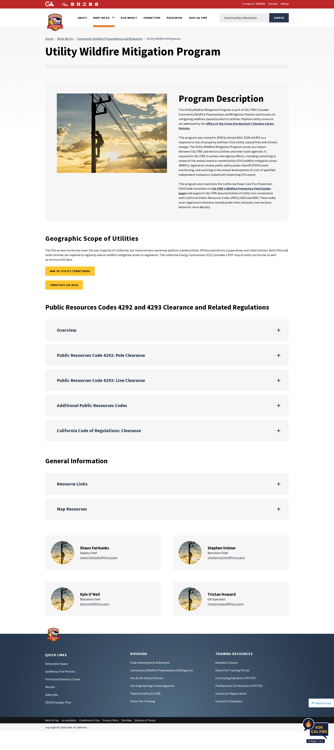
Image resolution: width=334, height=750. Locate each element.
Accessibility (69, 720)
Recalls (50, 687)
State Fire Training (142, 701)
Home (49, 39)
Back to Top (52, 720)
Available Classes (226, 662)
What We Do (65, 39)
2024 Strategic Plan (58, 702)
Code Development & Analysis (150, 662)
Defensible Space (56, 664)
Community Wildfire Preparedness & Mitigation (161, 670)
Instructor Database (228, 701)
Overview (67, 330)
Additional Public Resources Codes (92, 405)
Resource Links (72, 484)
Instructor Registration (231, 693)
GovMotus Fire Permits (60, 671)
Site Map (127, 720)
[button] (104, 17)
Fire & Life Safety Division (147, 678)
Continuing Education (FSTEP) (235, 678)
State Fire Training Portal (232, 670)
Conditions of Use (89, 720)
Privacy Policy (111, 720)
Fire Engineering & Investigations (152, 686)
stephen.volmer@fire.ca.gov (226, 557)
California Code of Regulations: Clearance (99, 431)
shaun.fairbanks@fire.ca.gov (98, 557)
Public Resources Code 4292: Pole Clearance (101, 355)
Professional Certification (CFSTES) (239, 686)
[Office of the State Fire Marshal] (53, 634)
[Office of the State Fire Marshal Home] (55, 22)
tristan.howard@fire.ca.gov (226, 604)
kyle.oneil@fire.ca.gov (94, 604)
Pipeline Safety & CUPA (145, 693)
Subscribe (51, 695)
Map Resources (72, 509)
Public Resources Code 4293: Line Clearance (101, 380)
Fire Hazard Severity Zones (62, 679)
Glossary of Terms (145, 720)
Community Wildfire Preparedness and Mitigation (110, 39)
